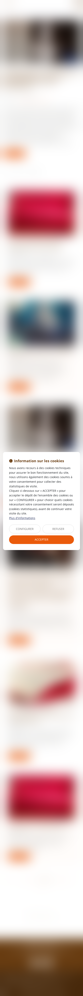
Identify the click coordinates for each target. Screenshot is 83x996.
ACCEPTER (41, 539)
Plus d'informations (22, 518)
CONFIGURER (25, 529)
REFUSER (58, 529)
